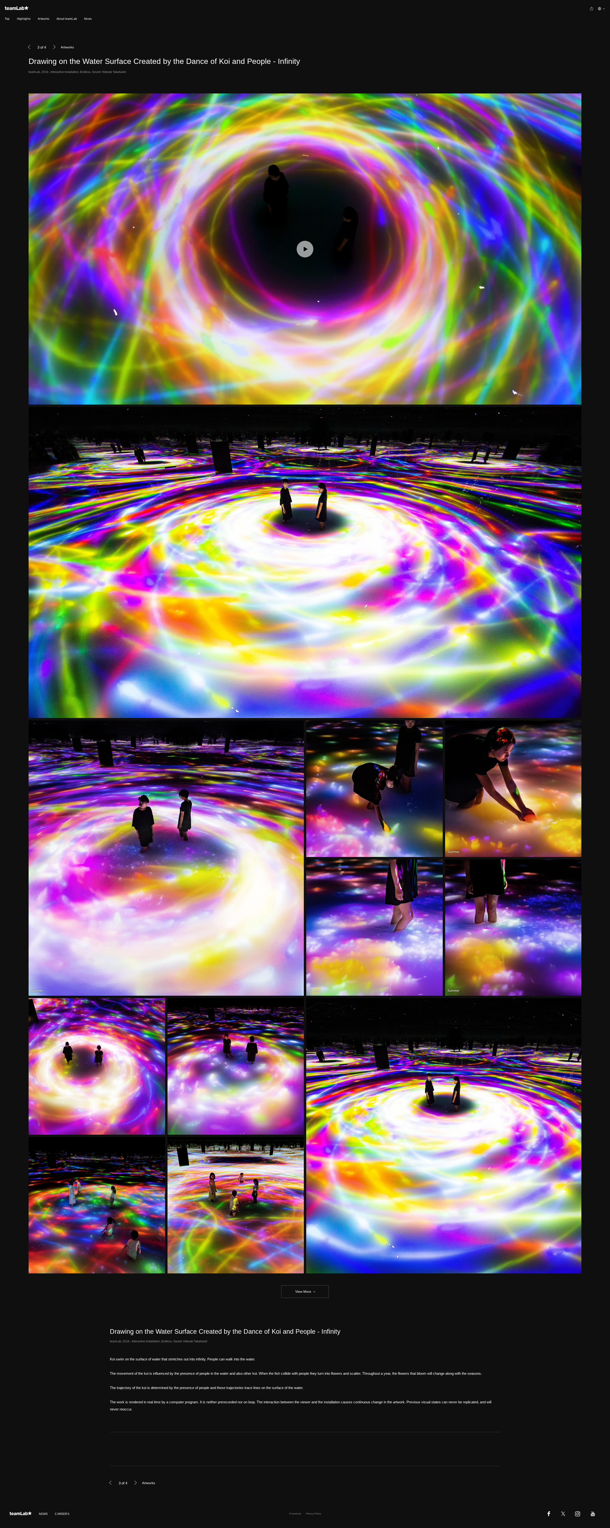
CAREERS (62, 1514)
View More (303, 1291)
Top (7, 19)
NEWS (43, 1514)
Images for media (122, 1449)
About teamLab (66, 19)
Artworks (43, 19)
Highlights (23, 19)
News (88, 19)
